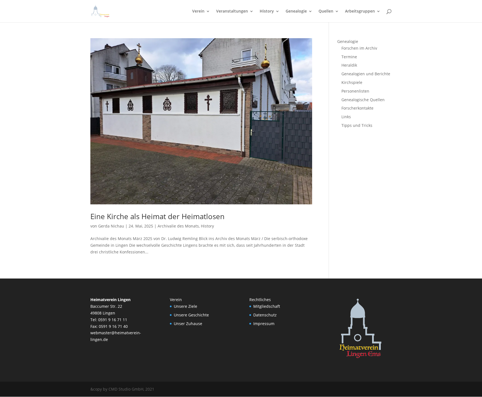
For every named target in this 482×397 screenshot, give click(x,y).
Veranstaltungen (232, 11)
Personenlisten (355, 91)
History (267, 11)
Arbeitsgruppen (360, 11)
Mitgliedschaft (266, 306)
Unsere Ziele (185, 306)
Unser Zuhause (188, 323)
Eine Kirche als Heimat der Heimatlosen (157, 216)
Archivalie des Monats (178, 226)
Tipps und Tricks (356, 125)
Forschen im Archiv (359, 48)
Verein (198, 11)
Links (346, 116)
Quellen (326, 11)
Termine (349, 56)
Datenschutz (265, 315)
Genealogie (296, 11)
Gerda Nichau (111, 226)
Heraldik (349, 65)
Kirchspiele (351, 82)
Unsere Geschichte (191, 315)
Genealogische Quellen (363, 99)
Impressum (263, 323)
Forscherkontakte (357, 108)
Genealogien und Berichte (365, 73)
